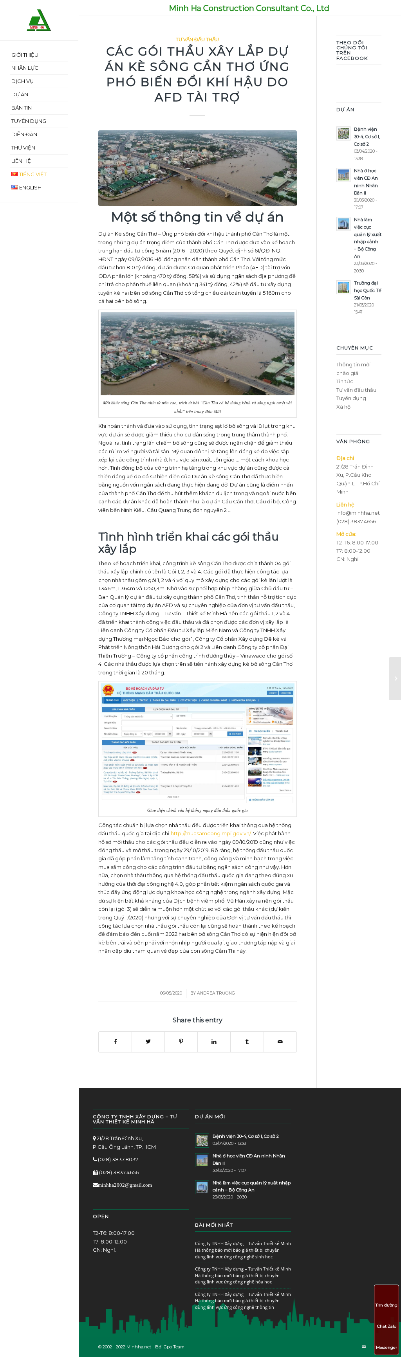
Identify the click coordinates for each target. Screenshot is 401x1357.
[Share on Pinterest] (181, 1042)
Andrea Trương (216, 993)
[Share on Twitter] (148, 1042)
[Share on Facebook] (115, 1042)
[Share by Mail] (280, 1042)
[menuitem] (39, 55)
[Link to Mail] (364, 1347)
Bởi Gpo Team (169, 1347)
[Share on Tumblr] (247, 1042)
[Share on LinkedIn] (214, 1042)
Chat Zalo (386, 1326)
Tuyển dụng (351, 398)
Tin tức (344, 381)
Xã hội (344, 407)
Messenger (386, 1347)
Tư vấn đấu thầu (197, 39)
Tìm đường (386, 1305)
